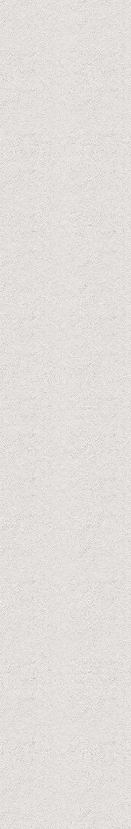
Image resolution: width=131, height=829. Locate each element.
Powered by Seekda (66, 814)
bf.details (35, 307)
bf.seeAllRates (98, 743)
